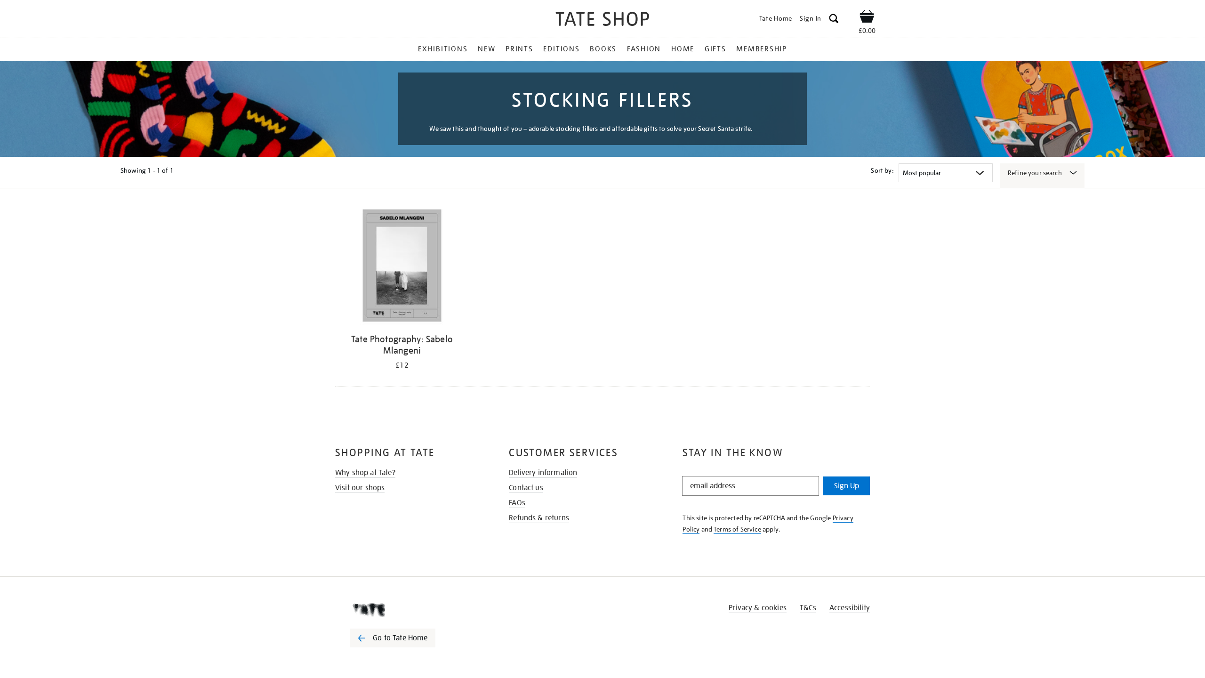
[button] (834, 20)
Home (682, 49)
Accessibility (849, 608)
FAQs (517, 503)
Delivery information (543, 472)
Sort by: (882, 170)
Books (603, 49)
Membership (761, 49)
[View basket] (867, 18)
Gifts (715, 49)
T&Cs (808, 608)
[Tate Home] (409, 609)
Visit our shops (360, 487)
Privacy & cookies (758, 608)
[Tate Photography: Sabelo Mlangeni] (402, 267)
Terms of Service (737, 529)
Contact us (526, 487)
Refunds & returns (539, 518)
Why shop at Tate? (365, 472)
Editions (561, 49)
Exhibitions (442, 49)
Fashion (644, 49)
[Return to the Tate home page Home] (602, 20)
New (486, 49)
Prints (519, 49)
